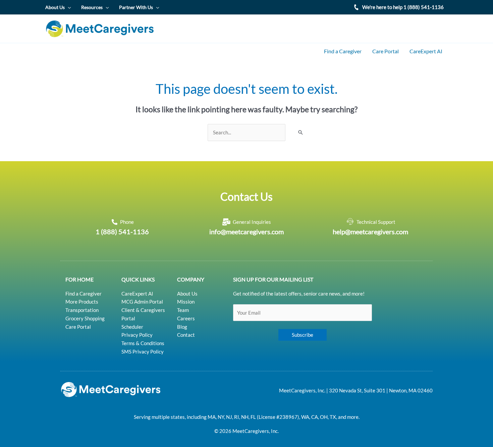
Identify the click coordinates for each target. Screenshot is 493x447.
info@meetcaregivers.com (246, 232)
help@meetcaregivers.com (370, 232)
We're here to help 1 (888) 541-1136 (403, 7)
